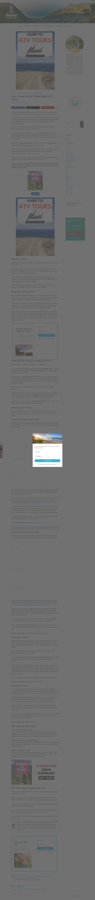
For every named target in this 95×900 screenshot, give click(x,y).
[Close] (60, 435)
